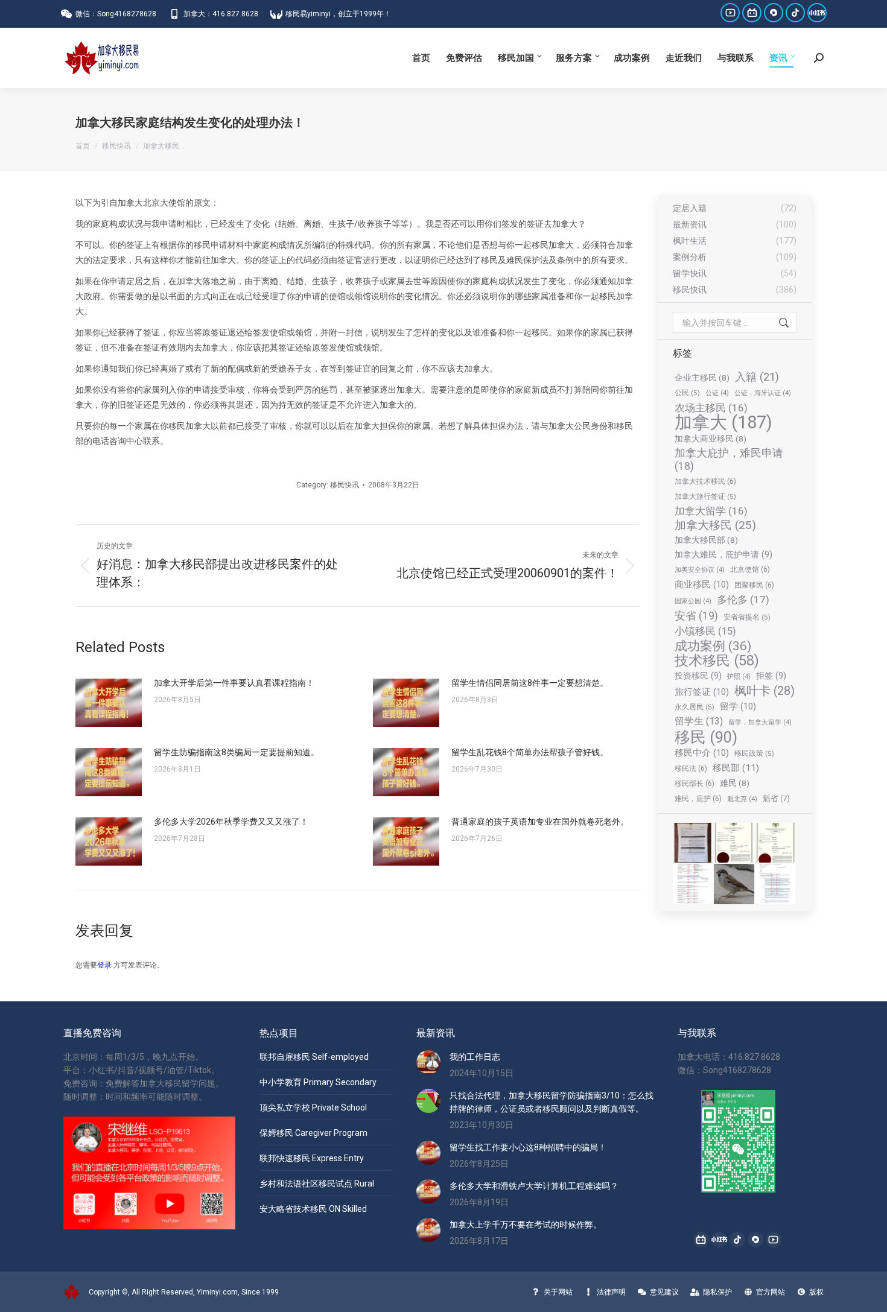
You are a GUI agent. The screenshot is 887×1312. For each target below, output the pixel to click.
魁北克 (742, 799)
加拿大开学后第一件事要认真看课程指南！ (234, 683)
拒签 (771, 675)
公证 (717, 393)
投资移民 (698, 675)
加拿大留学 (711, 511)
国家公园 (693, 601)
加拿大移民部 (706, 540)
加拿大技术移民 (705, 481)
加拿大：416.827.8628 (220, 14)
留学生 (699, 721)
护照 (739, 676)
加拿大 (723, 422)
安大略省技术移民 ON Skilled (313, 1209)
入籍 (757, 376)
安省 (696, 615)
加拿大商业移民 (710, 438)
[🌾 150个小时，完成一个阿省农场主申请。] (693, 843)
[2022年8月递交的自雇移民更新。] (693, 884)
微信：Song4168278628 (115, 14)
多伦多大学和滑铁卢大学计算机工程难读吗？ (534, 1186)
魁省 (776, 798)
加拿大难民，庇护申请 (723, 554)
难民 (734, 783)
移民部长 (694, 783)
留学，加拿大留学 (760, 722)
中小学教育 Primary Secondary (318, 1082)
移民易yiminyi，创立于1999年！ (338, 14)
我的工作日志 (475, 1057)
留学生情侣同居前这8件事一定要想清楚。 (529, 683)
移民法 (691, 768)
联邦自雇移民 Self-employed (314, 1057)
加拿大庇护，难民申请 (729, 459)
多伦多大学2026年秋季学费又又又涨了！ (231, 821)
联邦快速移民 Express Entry (311, 1158)
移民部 (736, 767)
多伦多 (743, 600)
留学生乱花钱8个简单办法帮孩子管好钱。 (529, 752)
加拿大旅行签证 (705, 496)
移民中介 (702, 752)
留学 (738, 706)
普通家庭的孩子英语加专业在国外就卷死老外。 (540, 821)
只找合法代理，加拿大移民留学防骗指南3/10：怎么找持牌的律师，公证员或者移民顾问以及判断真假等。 (551, 1102)
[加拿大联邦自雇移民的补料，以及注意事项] (775, 884)
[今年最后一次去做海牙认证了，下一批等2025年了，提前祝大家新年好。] (775, 843)
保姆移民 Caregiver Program (313, 1133)
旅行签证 (702, 691)
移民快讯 (344, 485)
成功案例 (713, 646)
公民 (687, 392)
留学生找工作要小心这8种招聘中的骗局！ (528, 1147)
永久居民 (694, 707)
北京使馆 (750, 569)
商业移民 (702, 584)
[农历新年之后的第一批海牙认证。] (734, 843)
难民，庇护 (698, 798)
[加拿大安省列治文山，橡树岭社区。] (734, 884)
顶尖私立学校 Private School (313, 1107)
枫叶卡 (764, 691)
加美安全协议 (700, 570)
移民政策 (754, 753)
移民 (706, 737)
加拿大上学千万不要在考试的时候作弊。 (526, 1224)
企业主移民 (702, 377)
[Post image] (108, 703)
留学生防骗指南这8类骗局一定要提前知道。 (236, 752)
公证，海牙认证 (762, 393)
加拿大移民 (715, 525)
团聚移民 (754, 584)
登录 (104, 965)
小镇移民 (705, 631)
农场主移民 (711, 408)
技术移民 (717, 660)
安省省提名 (747, 617)
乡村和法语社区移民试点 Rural (316, 1183)
